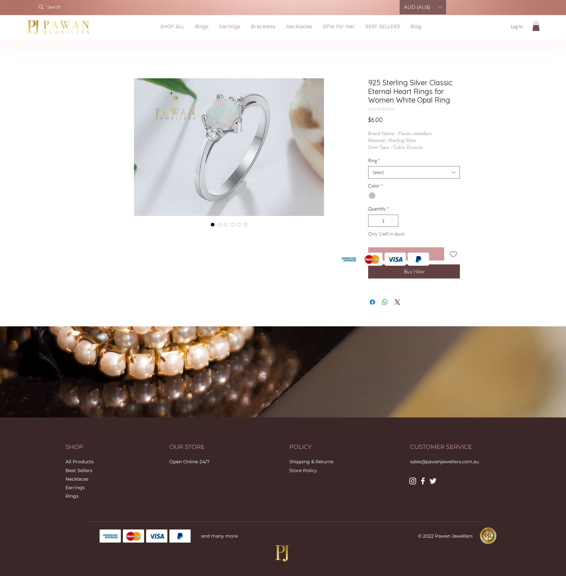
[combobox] (414, 172)
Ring (374, 160)
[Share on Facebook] (372, 302)
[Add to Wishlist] (453, 253)
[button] (536, 26)
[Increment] (393, 220)
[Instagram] (412, 481)
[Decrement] (373, 220)
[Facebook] (422, 481)
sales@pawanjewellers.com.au (444, 462)
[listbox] (423, 7)
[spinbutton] (383, 220)
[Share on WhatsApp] (385, 302)
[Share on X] (397, 302)
